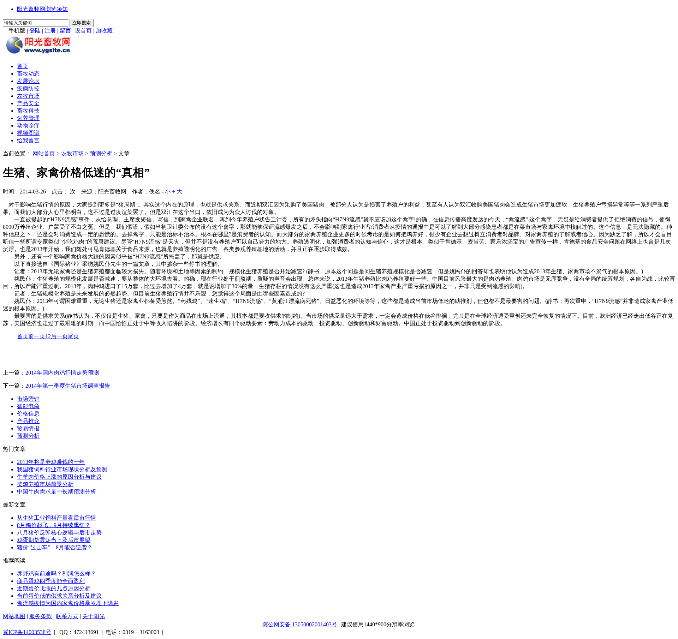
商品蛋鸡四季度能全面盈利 (51, 581)
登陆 (35, 31)
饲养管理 (28, 118)
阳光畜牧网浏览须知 (42, 9)
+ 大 (177, 192)
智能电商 (28, 406)
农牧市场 (28, 96)
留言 (65, 31)
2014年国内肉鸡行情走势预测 (62, 373)
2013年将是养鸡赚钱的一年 (51, 462)
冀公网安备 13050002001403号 (299, 624)
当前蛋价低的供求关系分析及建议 (59, 596)
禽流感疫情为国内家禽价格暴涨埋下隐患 (68, 603)
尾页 (73, 336)
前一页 (36, 336)
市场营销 (28, 399)
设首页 (83, 31)
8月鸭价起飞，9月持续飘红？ (53, 525)
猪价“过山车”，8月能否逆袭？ (55, 547)
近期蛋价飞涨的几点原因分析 (53, 588)
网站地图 (14, 616)
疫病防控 (28, 88)
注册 (50, 31)
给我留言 (28, 140)
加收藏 (104, 31)
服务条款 (40, 616)
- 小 (166, 192)
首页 (22, 66)
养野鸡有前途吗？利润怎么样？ (56, 574)
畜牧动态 (28, 74)
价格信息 (28, 414)
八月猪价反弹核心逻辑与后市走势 (59, 533)
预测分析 (101, 153)
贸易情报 (28, 428)
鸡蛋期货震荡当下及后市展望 (53, 540)
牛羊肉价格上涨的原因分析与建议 (59, 477)
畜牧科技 (28, 111)
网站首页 (43, 153)
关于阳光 (93, 616)
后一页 (59, 336)
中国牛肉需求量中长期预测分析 (56, 492)
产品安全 (28, 103)
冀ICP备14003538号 (27, 632)
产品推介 (28, 421)
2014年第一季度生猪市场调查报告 (67, 386)
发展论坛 (28, 81)
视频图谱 (28, 133)
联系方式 (67, 616)
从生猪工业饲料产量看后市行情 (56, 518)
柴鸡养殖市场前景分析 (45, 484)
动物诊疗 (28, 126)
